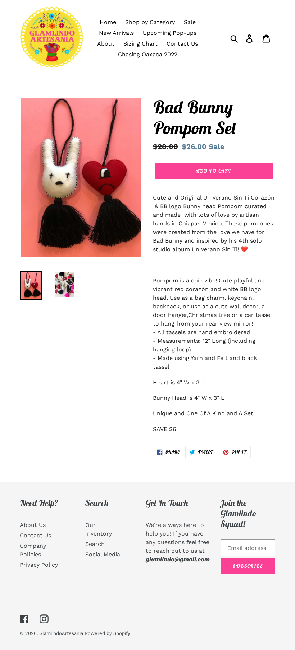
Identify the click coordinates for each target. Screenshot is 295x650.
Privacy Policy (39, 564)
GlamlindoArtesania (61, 633)
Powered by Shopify (107, 633)
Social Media (102, 554)
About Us (33, 525)
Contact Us (35, 535)
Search (95, 544)
